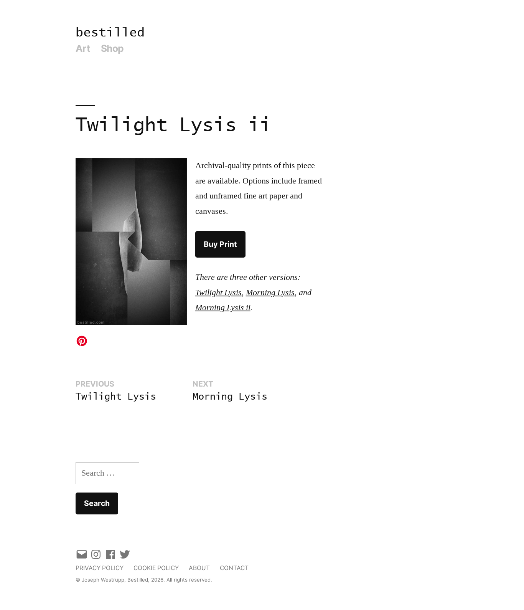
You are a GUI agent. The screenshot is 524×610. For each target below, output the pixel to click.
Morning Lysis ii (222, 307)
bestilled (110, 32)
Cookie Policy (156, 568)
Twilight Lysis (218, 292)
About (199, 568)
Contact (234, 568)
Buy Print (220, 244)
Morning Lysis (270, 292)
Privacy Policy (100, 568)
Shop (112, 48)
